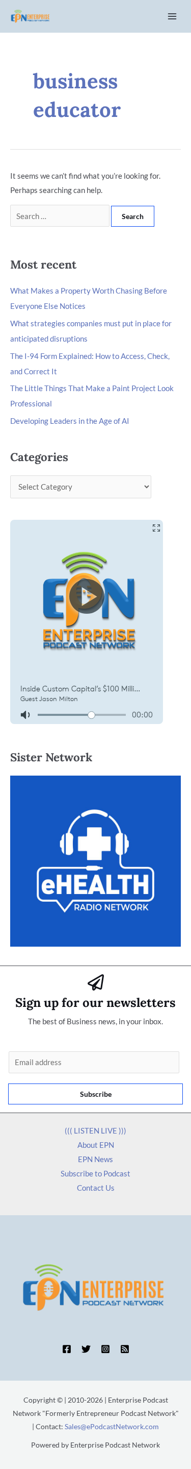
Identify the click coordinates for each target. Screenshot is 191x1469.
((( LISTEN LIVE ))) (95, 1130)
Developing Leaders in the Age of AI (69, 420)
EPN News (95, 1159)
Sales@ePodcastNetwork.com (112, 1426)
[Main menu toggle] (172, 17)
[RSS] (124, 1349)
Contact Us (96, 1187)
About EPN (95, 1144)
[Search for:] (60, 216)
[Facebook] (66, 1349)
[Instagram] (105, 1349)
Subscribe (96, 1094)
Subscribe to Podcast (95, 1173)
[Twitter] (86, 1349)
